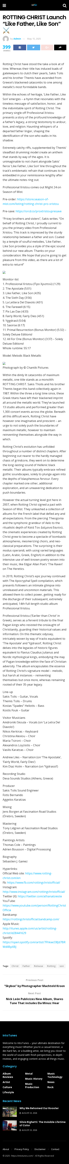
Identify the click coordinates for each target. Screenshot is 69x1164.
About (6, 1149)
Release (38, 966)
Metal (29, 1073)
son (62, 966)
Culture (7, 1087)
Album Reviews (8, 1075)
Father (26, 966)
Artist (6, 1082)
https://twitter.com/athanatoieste (40, 896)
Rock (50, 1087)
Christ (15, 966)
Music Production (32, 1085)
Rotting (51, 966)
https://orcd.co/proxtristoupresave (39, 211)
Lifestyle (8, 1092)
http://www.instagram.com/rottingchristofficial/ (34, 892)
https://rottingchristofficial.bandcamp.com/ (31, 919)
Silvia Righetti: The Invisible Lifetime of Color (42, 1123)
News (50, 1082)
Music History (33, 1078)
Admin (17, 38)
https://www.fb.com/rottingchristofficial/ (33, 882)
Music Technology (54, 1075)
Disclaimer (40, 1149)
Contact (55, 1149)
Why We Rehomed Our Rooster (39, 1108)
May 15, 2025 (34, 38)
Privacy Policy (22, 1149)
